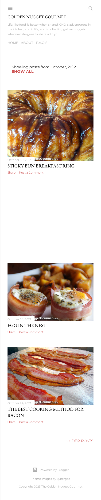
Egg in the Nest (27, 325)
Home (13, 43)
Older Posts (79, 441)
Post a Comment (31, 172)
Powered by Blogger (54, 470)
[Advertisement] (50, 219)
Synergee (63, 479)
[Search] (90, 7)
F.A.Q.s (41, 43)
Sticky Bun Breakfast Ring (41, 166)
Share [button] (12, 172)
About (27, 43)
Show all (23, 71)
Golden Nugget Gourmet (37, 16)
